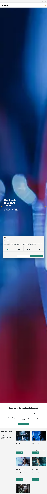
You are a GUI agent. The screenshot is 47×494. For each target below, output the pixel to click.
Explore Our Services (23, 424)
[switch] (18, 249)
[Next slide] (45, 206)
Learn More (19, 452)
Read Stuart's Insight (8, 211)
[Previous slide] (1, 206)
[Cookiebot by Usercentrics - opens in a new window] (37, 237)
